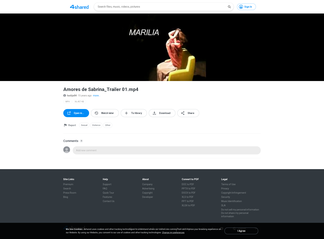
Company (147, 184)
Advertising (148, 188)
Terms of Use (228, 184)
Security (225, 197)
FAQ (105, 188)
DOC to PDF (188, 184)
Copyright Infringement (233, 192)
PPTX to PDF (188, 188)
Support (107, 184)
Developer (147, 197)
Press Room (69, 192)
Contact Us (108, 201)
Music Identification (231, 201)
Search (67, 188)
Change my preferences (173, 232)
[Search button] (229, 7)
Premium (68, 184)
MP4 (67, 101)
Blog (65, 197)
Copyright (147, 192)
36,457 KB (79, 101)
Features (107, 197)
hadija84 (72, 95)
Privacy (225, 188)
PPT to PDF (188, 201)
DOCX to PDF (188, 192)
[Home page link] (79, 7)
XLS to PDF (187, 197)
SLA (223, 205)
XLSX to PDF (188, 205)
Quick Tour (108, 192)
